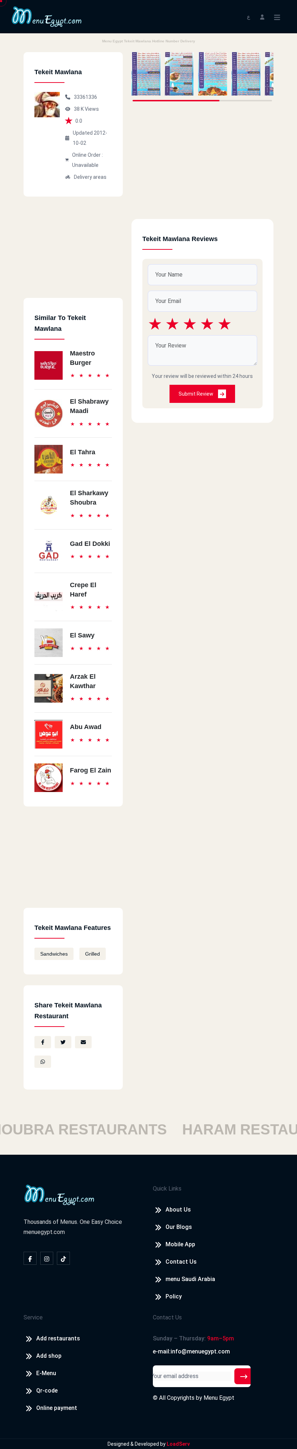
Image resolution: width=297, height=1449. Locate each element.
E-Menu (46, 1373)
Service (33, 1317)
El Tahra (82, 452)
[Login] (262, 16)
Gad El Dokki (90, 543)
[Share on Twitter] (63, 1042)
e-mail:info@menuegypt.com (191, 1351)
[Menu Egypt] (47, 16)
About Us (178, 1209)
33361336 (85, 97)
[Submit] (243, 1376)
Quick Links (167, 1188)
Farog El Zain (90, 770)
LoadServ (178, 1444)
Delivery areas (90, 177)
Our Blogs (179, 1226)
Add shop (49, 1355)
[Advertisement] (73, 252)
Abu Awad (85, 726)
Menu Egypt (219, 1397)
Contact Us (181, 1261)
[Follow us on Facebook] (30, 1258)
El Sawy (82, 635)
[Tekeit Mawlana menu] (145, 74)
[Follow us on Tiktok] (63, 1258)
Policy (174, 1296)
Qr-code (47, 1390)
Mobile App (180, 1244)
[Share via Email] (83, 1042)
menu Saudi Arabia (190, 1279)
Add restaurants (58, 1338)
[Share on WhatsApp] (42, 1062)
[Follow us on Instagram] (46, 1258)
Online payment (56, 1407)
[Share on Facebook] (42, 1042)
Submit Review (196, 394)
